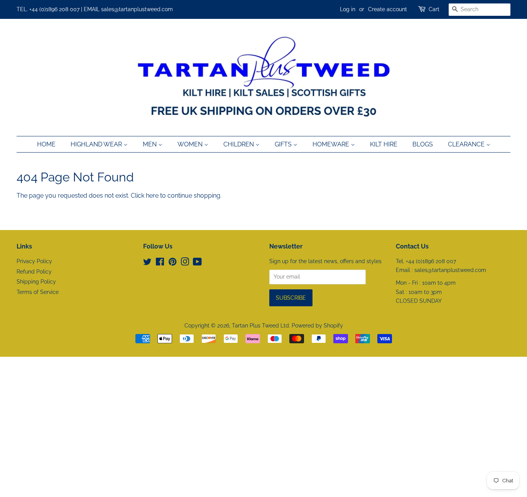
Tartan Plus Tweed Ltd (260, 325)
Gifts (284, 144)
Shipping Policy (36, 282)
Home (46, 144)
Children (239, 144)
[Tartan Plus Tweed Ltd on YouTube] (197, 263)
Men (150, 144)
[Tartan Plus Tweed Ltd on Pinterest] (172, 263)
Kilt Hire (383, 144)
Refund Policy (34, 272)
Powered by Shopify (317, 325)
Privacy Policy (34, 261)
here (152, 195)
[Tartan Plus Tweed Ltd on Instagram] (185, 263)
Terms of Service (38, 292)
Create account (387, 9)
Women (190, 144)
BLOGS (422, 144)
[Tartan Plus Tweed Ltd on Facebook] (159, 263)
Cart (434, 9)
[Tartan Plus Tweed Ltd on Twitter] (147, 263)
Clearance (467, 144)
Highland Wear (97, 144)
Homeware (331, 144)
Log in (347, 9)
